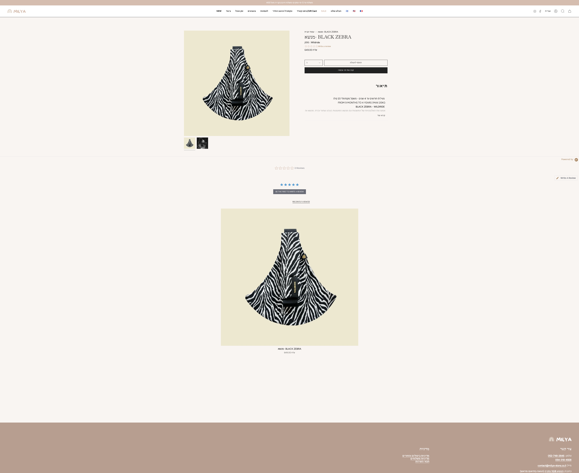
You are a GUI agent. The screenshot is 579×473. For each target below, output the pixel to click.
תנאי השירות (422, 461)
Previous (184, 83)
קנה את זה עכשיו (346, 70)
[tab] (566, 178)
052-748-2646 (556, 455)
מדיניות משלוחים (419, 458)
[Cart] (569, 11)
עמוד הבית (309, 32)
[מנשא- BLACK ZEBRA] (289, 277)
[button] (228, 11)
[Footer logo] (560, 439)
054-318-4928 (563, 459)
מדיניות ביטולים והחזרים (415, 455)
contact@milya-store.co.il (552, 465)
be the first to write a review (289, 191)
